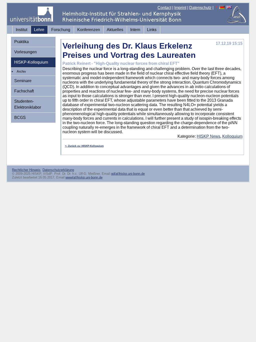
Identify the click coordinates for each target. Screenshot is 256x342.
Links (151, 30)
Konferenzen (88, 30)
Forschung (60, 30)
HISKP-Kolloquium (31, 62)
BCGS (20, 117)
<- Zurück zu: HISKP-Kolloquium (84, 145)
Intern (135, 30)
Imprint (180, 8)
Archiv (21, 71)
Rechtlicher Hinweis (26, 170)
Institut (21, 30)
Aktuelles (115, 30)
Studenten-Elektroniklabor (27, 104)
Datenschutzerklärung (58, 170)
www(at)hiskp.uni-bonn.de (84, 177)
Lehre (39, 30)
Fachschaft (24, 91)
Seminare (23, 81)
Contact (164, 8)
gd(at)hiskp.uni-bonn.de (128, 174)
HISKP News (208, 136)
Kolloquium (232, 136)
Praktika (21, 42)
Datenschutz (200, 8)
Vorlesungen (25, 52)
